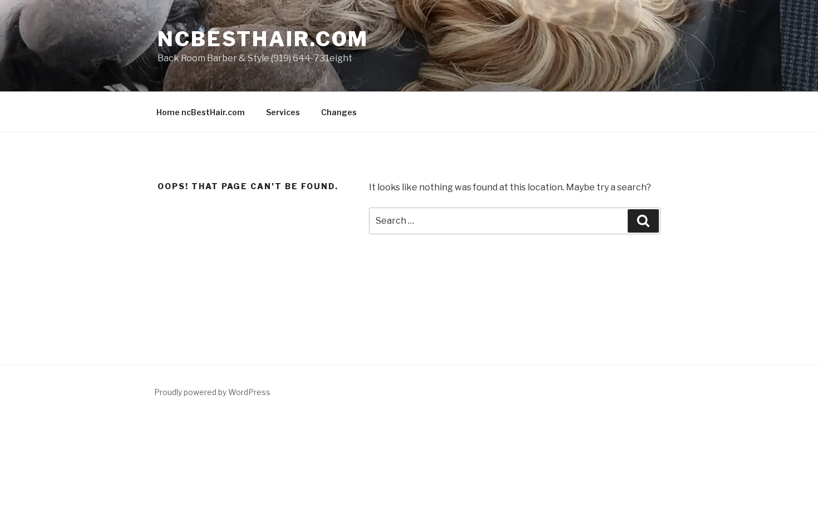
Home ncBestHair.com (200, 112)
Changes (339, 112)
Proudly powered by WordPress (212, 392)
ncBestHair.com (262, 39)
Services (283, 112)
